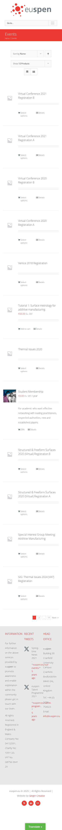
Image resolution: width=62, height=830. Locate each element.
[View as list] (34, 71)
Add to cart (25, 328)
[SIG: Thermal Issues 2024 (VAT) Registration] (9, 581)
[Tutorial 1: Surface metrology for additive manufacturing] (9, 310)
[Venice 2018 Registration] (9, 267)
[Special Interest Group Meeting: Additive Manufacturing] (9, 539)
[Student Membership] (9, 396)
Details (41, 112)
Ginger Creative (37, 795)
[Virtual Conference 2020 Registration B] (9, 182)
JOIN (22, 429)
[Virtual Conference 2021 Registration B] (9, 98)
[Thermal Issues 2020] (9, 353)
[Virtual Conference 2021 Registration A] (9, 140)
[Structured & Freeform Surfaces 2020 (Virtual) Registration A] (9, 496)
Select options (24, 114)
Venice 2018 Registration (32, 263)
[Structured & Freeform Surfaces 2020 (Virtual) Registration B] (9, 454)
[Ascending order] (48, 53)
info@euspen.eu (51, 716)
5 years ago (34, 674)
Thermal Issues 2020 (30, 349)
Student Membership (30, 391)
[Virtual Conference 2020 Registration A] (9, 225)
